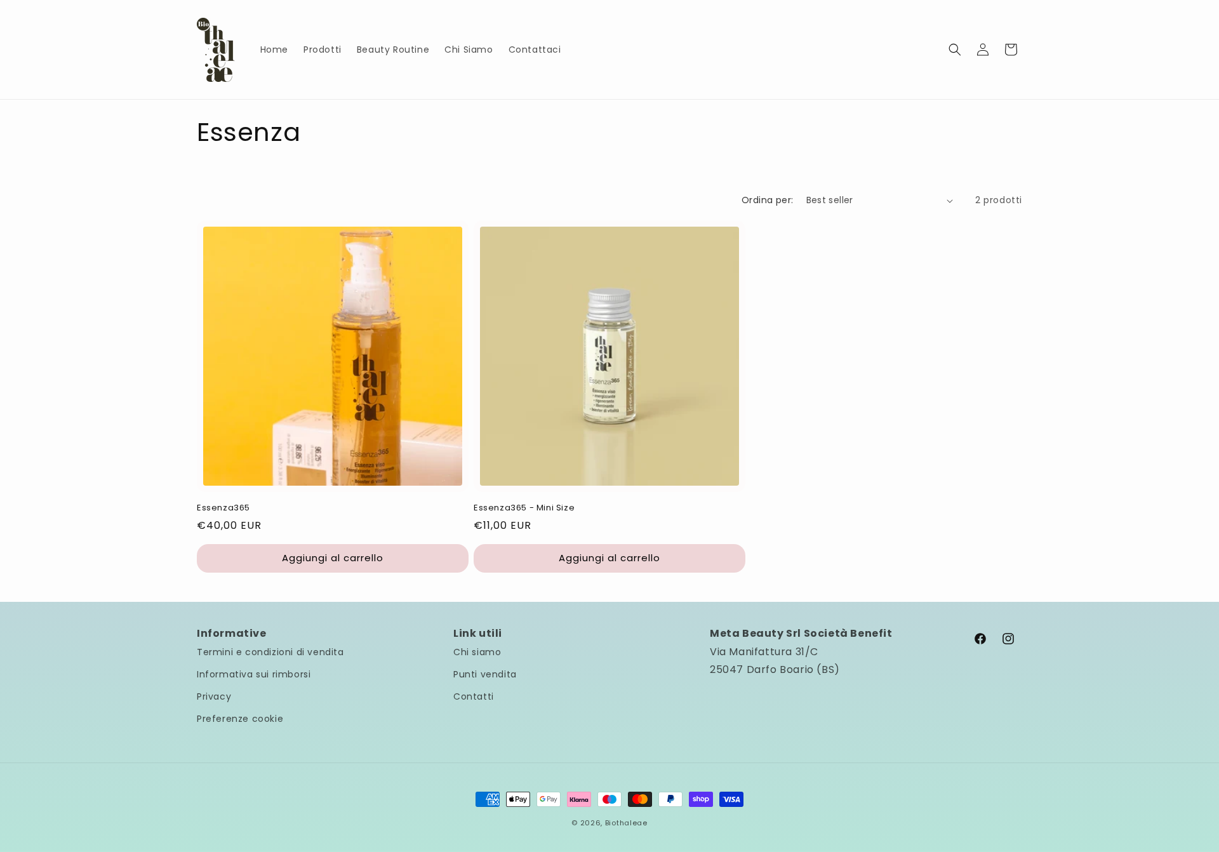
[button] (955, 49)
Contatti (473, 696)
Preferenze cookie (240, 718)
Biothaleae (626, 823)
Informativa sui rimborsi (253, 674)
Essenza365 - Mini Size (524, 508)
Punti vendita (485, 674)
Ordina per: (767, 200)
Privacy (214, 696)
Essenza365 (223, 508)
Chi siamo (477, 652)
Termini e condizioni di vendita (270, 652)
